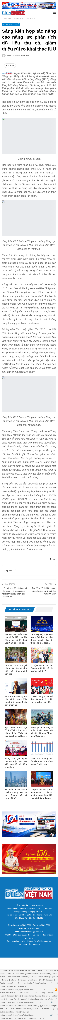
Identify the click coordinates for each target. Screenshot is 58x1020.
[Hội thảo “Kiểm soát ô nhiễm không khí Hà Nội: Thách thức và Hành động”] (16, 779)
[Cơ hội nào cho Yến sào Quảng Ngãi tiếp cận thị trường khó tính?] (42, 655)
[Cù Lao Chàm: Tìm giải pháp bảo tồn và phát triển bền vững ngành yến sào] (16, 655)
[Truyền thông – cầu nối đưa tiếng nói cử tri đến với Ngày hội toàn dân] (42, 686)
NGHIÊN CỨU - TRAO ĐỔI (11, 24)
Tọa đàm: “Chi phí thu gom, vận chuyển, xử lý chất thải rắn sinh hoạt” (44, 591)
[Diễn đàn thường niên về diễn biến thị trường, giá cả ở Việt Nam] (42, 748)
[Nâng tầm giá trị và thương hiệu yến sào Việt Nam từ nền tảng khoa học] (16, 748)
